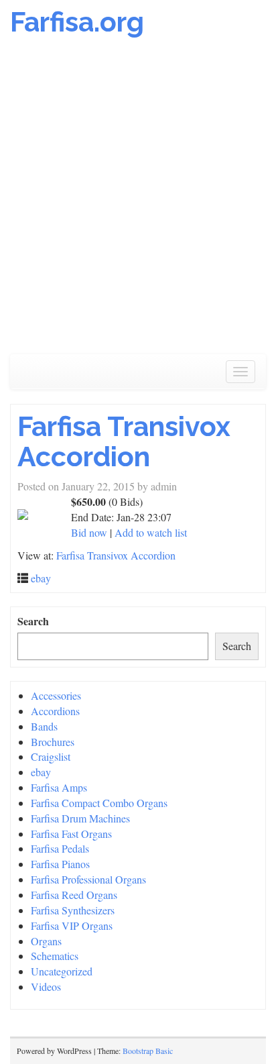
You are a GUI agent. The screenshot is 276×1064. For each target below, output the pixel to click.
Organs (46, 941)
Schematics (54, 956)
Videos (46, 986)
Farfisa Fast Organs (71, 834)
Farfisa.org (77, 21)
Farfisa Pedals (60, 848)
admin (164, 486)
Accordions (55, 711)
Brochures (52, 742)
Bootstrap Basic (148, 1050)
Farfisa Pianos (60, 864)
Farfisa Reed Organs (74, 895)
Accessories (56, 695)
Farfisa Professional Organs (88, 879)
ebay (41, 578)
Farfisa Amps (59, 787)
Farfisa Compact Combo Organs (99, 803)
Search (33, 621)
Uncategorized (61, 971)
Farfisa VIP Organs (72, 925)
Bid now (89, 532)
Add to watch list (151, 532)
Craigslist (50, 756)
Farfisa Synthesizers (73, 910)
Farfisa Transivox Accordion (123, 441)
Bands (44, 726)
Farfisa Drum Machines (80, 818)
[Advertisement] (138, 202)
